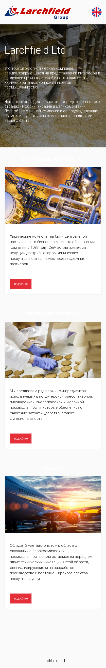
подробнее (21, 284)
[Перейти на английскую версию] (97, 12)
